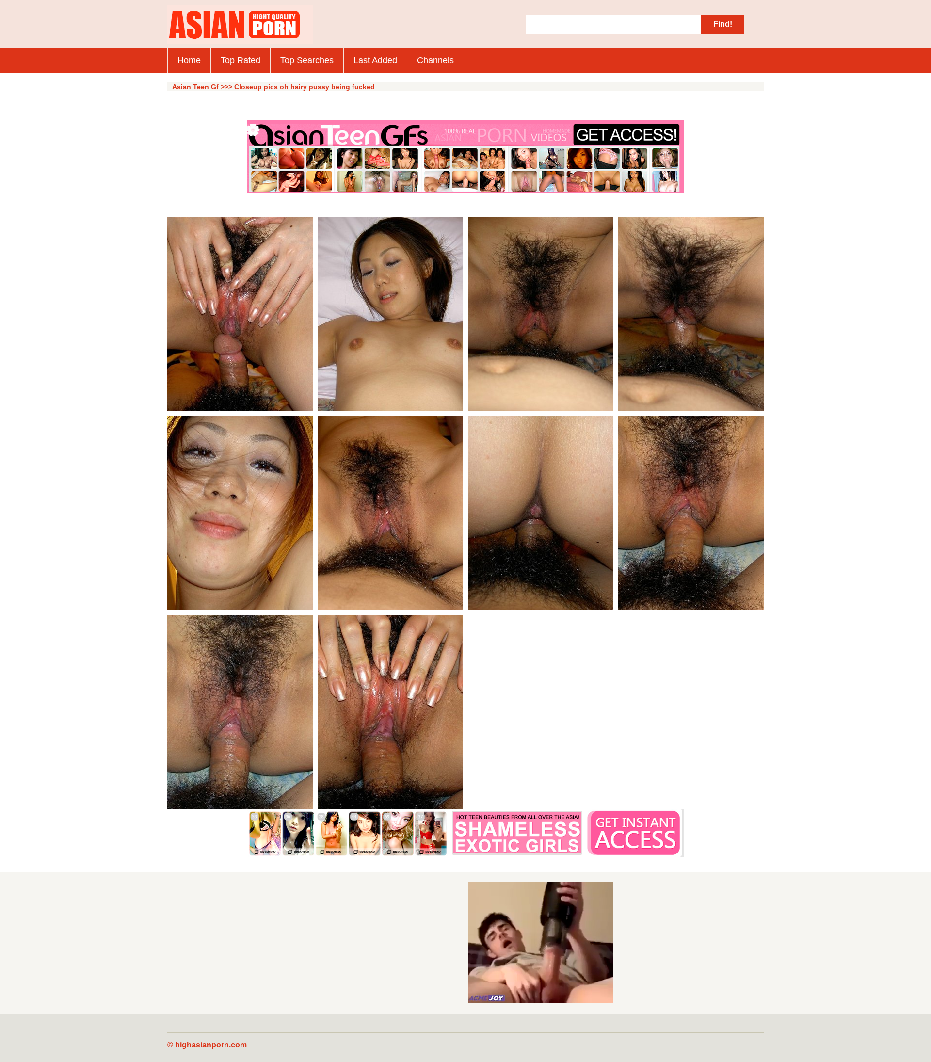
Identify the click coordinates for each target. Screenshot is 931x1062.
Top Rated (240, 60)
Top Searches (307, 60)
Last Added (375, 60)
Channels (435, 60)
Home (189, 60)
